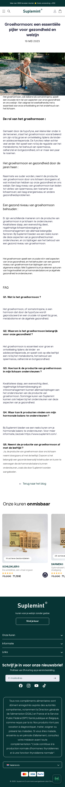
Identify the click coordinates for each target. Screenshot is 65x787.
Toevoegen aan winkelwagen (45, 575)
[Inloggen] (54, 11)
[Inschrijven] (54, 678)
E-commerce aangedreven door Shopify (40, 781)
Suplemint (20, 781)
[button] (8, 11)
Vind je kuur (32, 621)
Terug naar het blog (34, 483)
